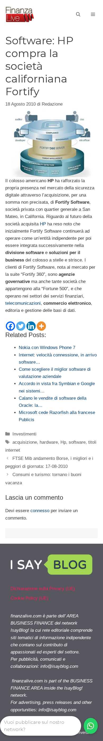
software (77, 442)
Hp (63, 442)
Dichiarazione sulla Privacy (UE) (43, 588)
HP (43, 223)
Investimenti (24, 434)
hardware (49, 442)
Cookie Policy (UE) (29, 598)
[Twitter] (20, 326)
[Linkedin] (31, 326)
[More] (41, 326)
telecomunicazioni (23, 303)
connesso (39, 510)
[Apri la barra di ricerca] (78, 14)
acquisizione (24, 442)
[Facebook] (10, 326)
